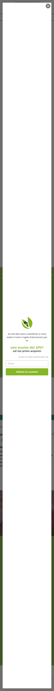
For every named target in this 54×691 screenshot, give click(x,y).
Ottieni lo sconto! (27, 371)
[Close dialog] (48, 6)
